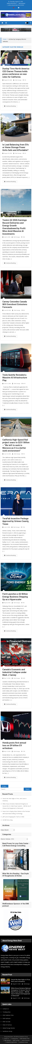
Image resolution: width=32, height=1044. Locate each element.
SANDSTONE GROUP (12, 3)
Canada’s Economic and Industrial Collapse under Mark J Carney (14, 672)
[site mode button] (26, 23)
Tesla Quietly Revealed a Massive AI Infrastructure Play (14, 378)
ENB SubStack (22, 3)
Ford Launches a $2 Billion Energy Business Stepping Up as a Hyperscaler (15, 597)
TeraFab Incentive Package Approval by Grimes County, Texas (15, 521)
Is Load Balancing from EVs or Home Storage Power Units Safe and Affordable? (15, 147)
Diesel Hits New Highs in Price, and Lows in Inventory (14, 800)
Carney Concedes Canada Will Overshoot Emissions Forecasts (14, 304)
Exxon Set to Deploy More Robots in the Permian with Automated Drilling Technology (16, 812)
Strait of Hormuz (7, 1025)
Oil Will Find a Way (8, 820)
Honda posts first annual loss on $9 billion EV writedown (14, 745)
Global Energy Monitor (9, 1028)
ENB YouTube (6, 1021)
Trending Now (6, 1012)
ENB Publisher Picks (8, 1015)
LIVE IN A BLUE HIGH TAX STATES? (16, 5)
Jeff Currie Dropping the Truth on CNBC (13, 817)
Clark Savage (18, 80)
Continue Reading (11, 106)
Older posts (5, 786)
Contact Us (6, 1009)
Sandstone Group (7, 1031)
